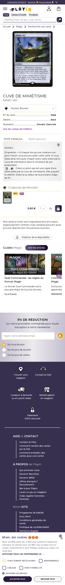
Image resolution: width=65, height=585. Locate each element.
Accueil (7, 26)
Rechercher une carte (39, 26)
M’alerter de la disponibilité (36, 237)
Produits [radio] (33, 15)
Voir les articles (36, 247)
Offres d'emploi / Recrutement (28, 483)
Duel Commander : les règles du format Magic (24, 280)
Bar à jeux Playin (28, 488)
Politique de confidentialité (34, 527)
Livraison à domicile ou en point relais (21, 397)
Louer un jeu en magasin (32, 492)
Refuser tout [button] (48, 579)
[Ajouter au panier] (58, 208)
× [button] (61, 538)
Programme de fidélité (31, 512)
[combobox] (29, 108)
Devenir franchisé (29, 474)
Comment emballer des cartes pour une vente (32, 454)
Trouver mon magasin (21, 376)
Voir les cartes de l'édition (17, 129)
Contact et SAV (43, 374)
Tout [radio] (6, 15)
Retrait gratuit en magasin (46, 397)
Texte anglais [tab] (37, 139)
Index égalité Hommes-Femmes (32, 497)
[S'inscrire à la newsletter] (59, 335)
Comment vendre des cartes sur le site (34, 447)
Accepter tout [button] (17, 579)
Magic (19, 26)
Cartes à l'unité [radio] (18, 15)
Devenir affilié (27, 477)
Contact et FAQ (27, 442)
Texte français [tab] (13, 139)
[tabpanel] (32, 161)
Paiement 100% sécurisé (32, 417)
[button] (7, 197)
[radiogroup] (32, 15)
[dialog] (32, 558)
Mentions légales (28, 531)
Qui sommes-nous (29, 470)
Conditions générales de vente (32, 522)
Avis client (25, 516)
